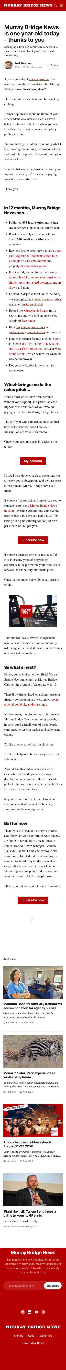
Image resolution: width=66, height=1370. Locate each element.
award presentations (43, 282)
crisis (37, 299)
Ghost (40, 1343)
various (25, 327)
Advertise (46, 1335)
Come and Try (22, 343)
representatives (36, 332)
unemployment (23, 299)
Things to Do (41, 343)
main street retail (32, 304)
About (31, 1335)
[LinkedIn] (29, 1312)
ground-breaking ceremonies (27, 277)
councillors (38, 327)
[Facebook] (23, 1312)
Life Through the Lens (34, 348)
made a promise (39, 79)
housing (47, 299)
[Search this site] (55, 5)
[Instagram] (43, 1312)
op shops (24, 282)
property (14, 266)
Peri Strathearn (24, 63)
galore (42, 266)
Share (54, 65)
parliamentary (17, 332)
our (18, 327)
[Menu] (61, 5)
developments (29, 266)
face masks (28, 320)
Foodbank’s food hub (43, 256)
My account (33, 461)
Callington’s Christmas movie (27, 261)
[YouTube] (36, 1312)
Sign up (18, 1335)
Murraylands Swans (36, 310)
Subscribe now (33, 540)
